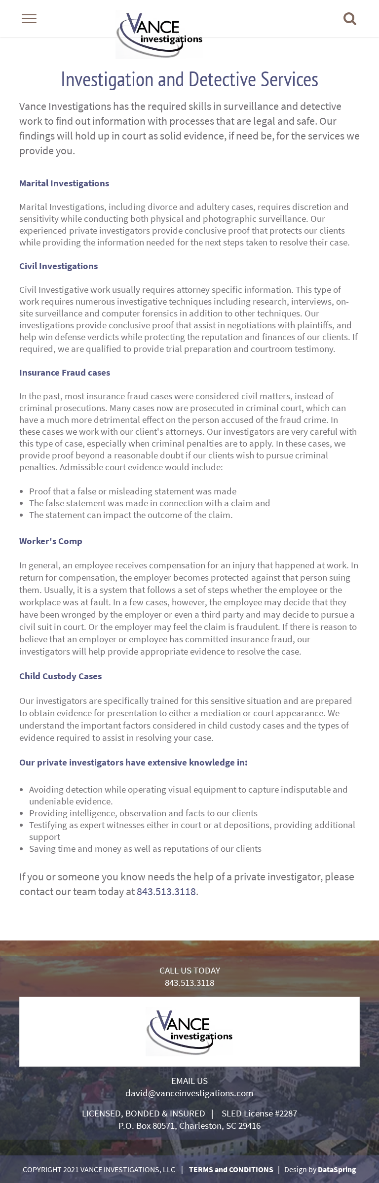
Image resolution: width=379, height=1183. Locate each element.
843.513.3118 (166, 891)
